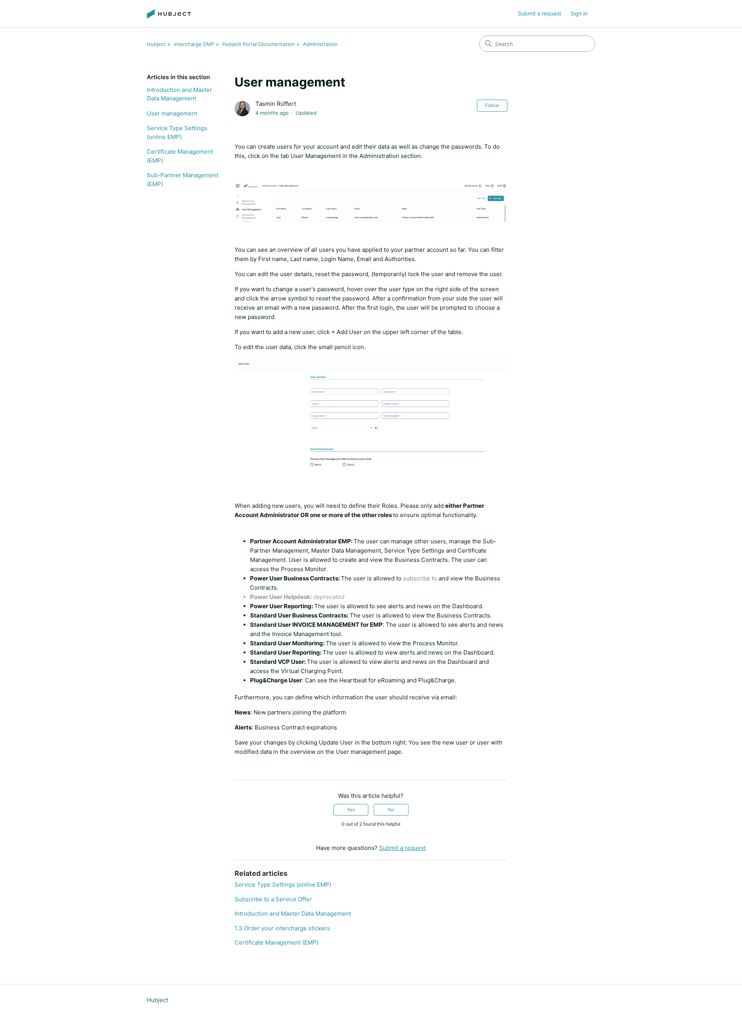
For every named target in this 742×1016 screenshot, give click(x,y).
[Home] (169, 14)
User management (172, 113)
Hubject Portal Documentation (258, 44)
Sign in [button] (578, 13)
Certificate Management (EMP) (180, 156)
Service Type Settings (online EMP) (177, 132)
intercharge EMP (194, 44)
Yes (351, 809)
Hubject (156, 44)
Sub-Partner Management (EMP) (182, 179)
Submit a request (539, 13)
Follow (492, 105)
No (391, 809)
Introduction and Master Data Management (179, 94)
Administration (320, 44)
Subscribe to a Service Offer (273, 899)
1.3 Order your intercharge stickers (282, 928)
